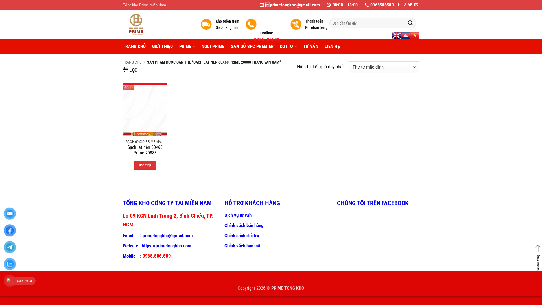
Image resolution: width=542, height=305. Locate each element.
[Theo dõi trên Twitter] (410, 5)
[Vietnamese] (414, 35)
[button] (130, 70)
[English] (396, 35)
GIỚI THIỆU (162, 46)
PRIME (185, 46)
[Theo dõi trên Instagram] (404, 5)
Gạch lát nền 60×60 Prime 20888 (145, 150)
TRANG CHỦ (134, 46)
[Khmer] (405, 35)
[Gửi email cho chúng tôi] (416, 5)
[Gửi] (410, 23)
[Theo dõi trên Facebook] (399, 5)
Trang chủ (132, 62)
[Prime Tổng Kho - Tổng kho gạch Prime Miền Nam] (157, 24)
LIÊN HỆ (332, 46)
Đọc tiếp (145, 165)
